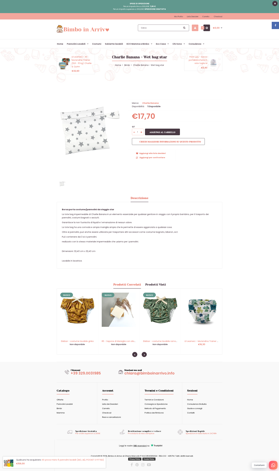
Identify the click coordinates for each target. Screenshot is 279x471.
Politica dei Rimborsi (154, 412)
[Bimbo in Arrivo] (83, 32)
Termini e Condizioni (154, 399)
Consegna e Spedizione (156, 404)
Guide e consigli (194, 408)
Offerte (60, 399)
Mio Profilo (178, 16)
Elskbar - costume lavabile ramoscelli (162, 341)
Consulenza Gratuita (196, 404)
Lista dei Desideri (110, 404)
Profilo (105, 399)
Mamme (61, 412)
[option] (90, 130)
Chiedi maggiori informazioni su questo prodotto (170, 142)
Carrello (205, 16)
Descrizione (139, 198)
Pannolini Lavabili (65, 404)
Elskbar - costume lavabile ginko (77, 341)
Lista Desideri (192, 16)
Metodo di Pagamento (155, 408)
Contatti (191, 412)
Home (190, 399)
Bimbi (127, 65)
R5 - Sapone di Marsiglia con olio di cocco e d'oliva (127, 341)
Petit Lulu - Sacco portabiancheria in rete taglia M (198, 60)
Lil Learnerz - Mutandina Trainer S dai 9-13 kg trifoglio (211, 341)
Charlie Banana (150, 103)
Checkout (218, 16)
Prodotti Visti (155, 284)
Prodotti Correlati (127, 284)
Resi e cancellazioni (111, 417)
